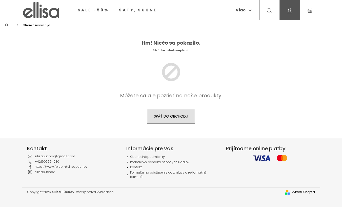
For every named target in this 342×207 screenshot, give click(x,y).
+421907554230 (47, 161)
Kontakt (136, 167)
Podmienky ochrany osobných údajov (159, 162)
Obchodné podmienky (147, 157)
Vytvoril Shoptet (303, 192)
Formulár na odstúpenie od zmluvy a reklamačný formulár (168, 174)
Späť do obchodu (171, 116)
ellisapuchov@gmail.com (55, 156)
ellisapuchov (45, 172)
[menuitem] (93, 10)
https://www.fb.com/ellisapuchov (61, 166)
